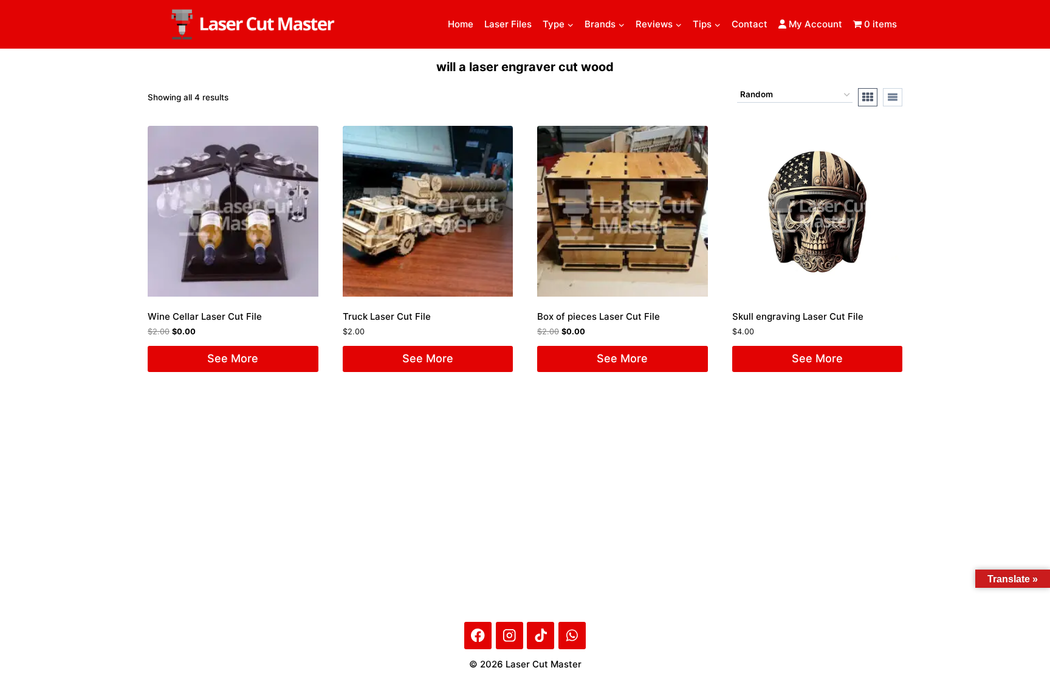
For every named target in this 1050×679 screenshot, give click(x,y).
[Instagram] (509, 635)
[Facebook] (478, 635)
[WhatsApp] (572, 635)
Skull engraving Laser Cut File (797, 316)
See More (232, 358)
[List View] (892, 97)
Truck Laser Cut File (387, 316)
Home (460, 24)
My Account (814, 24)
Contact (749, 24)
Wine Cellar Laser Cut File (205, 316)
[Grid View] (867, 97)
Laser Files (508, 24)
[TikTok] (540, 635)
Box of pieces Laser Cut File (598, 316)
